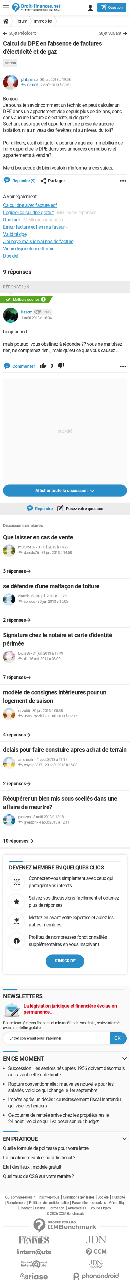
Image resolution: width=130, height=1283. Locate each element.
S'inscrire (65, 960)
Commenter (23, 366)
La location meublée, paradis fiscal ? (39, 1158)
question (115, 7)
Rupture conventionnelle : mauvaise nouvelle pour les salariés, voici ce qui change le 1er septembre (60, 1087)
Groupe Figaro (100, 1208)
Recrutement (16, 1203)
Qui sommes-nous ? (20, 1197)
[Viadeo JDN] (96, 1264)
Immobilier (43, 21)
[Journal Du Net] (96, 1239)
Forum (21, 21)
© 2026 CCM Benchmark (65, 1214)
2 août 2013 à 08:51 (56, 85)
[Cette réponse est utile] (43, 366)
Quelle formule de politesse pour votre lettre (46, 1148)
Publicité (118, 1197)
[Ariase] (34, 1276)
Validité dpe (14, 234)
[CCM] (96, 1252)
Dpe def (11, 256)
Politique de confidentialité (48, 1203)
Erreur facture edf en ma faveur (34, 227)
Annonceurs (77, 1208)
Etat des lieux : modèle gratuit (32, 1167)
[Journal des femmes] (34, 1240)
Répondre (43, 508)
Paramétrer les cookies (89, 1203)
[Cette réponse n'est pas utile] (61, 366)
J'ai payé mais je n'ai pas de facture (38, 241)
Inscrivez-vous (48, 1197)
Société (103, 1197)
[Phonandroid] (96, 1276)
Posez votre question (84, 508)
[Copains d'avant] (34, 1264)
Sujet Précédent (22, 33)
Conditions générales (78, 1197)
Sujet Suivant (110, 33)
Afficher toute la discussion (62, 490)
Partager (56, 180)
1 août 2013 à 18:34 (36, 318)
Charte (40, 1208)
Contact (26, 1208)
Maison (10, 63)
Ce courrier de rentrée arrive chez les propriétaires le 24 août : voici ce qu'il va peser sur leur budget (58, 1118)
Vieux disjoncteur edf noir (28, 249)
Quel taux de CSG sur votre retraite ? (38, 1176)
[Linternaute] (34, 1252)
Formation (56, 1208)
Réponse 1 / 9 (16, 286)
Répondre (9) (23, 180)
